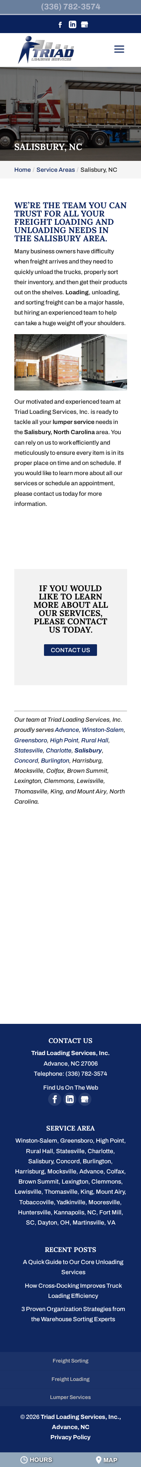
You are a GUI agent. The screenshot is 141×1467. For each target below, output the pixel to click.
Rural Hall (94, 740)
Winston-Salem (103, 730)
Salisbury (88, 750)
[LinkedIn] (72, 25)
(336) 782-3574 (70, 6)
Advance (67, 730)
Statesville (28, 750)
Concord (26, 760)
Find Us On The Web (70, 1087)
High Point (64, 740)
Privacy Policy (70, 1437)
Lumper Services (70, 1397)
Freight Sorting (70, 1361)
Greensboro (30, 740)
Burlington (55, 760)
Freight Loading (70, 1379)
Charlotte (58, 750)
